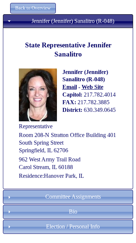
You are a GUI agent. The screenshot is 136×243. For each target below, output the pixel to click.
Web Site (92, 87)
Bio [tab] (73, 211)
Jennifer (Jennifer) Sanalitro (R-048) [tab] (73, 21)
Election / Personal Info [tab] (73, 226)
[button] (33, 8)
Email (69, 87)
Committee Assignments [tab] (73, 196)
